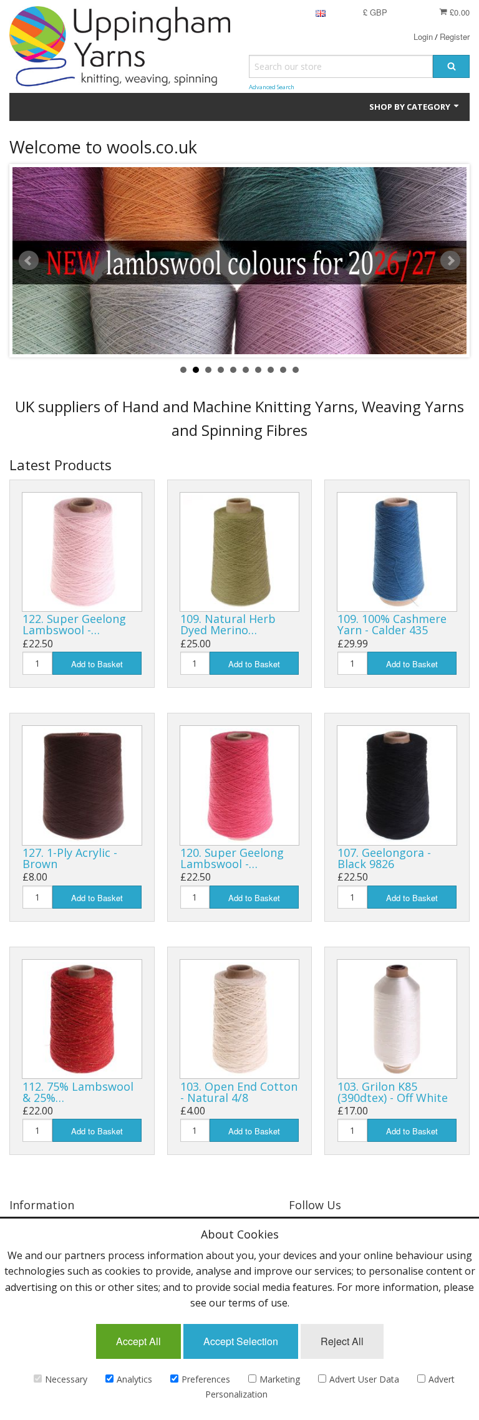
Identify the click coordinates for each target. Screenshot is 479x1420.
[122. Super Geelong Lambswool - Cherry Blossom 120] (82, 552)
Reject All (342, 1341)
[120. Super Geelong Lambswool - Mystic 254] (239, 785)
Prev (29, 261)
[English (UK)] (321, 12)
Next (450, 261)
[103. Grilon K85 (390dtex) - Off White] (397, 1019)
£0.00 (458, 12)
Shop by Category (410, 106)
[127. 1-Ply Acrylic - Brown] (82, 785)
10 (296, 370)
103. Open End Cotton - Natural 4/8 (239, 1092)
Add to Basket (97, 664)
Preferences (205, 1379)
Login (423, 36)
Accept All (138, 1341)
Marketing (279, 1379)
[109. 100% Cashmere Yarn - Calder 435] (397, 552)
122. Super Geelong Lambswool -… (74, 624)
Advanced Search (271, 87)
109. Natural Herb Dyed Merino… (228, 624)
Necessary (66, 1379)
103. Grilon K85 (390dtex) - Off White (392, 1092)
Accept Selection (240, 1341)
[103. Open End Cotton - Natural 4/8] (239, 1019)
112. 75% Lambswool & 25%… (77, 1092)
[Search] (451, 66)
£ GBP (375, 12)
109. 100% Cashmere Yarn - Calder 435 (392, 624)
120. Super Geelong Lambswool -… (232, 858)
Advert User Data (364, 1379)
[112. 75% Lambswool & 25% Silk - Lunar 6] (82, 1019)
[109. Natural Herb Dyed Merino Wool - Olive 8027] (239, 552)
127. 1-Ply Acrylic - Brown (69, 858)
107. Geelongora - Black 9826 (384, 858)
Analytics (134, 1379)
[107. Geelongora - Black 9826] (397, 785)
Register (455, 36)
